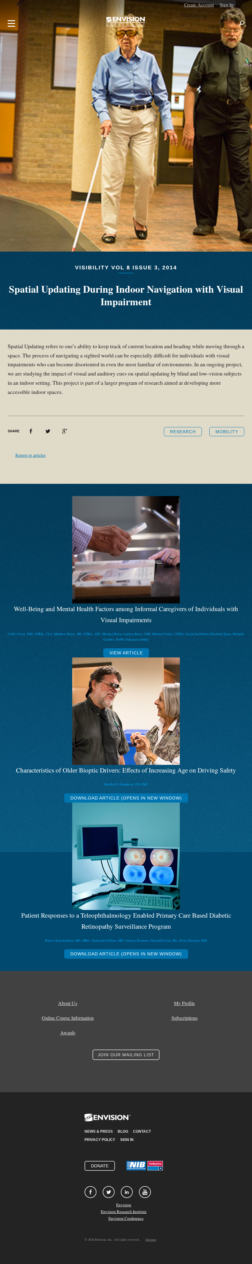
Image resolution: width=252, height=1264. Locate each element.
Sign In (227, 5)
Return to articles (30, 455)
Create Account (199, 5)
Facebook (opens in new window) (31, 431)
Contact (142, 1131)
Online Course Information (68, 1018)
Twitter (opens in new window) (47, 431)
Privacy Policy (100, 1140)
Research (183, 431)
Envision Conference (126, 1218)
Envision (123, 1205)
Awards (67, 1033)
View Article (126, 652)
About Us (67, 1003)
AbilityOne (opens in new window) (155, 1165)
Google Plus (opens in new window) (64, 431)
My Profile (184, 1003)
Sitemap (150, 1239)
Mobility (226, 431)
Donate (99, 1165)
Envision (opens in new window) (108, 1121)
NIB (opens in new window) (136, 1165)
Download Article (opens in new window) (126, 798)
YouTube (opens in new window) (145, 1192)
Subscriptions (184, 1018)
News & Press (99, 1131)
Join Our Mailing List (126, 1054)
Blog (123, 1131)
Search (241, 23)
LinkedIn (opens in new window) (127, 1192)
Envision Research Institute (124, 1211)
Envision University (126, 23)
